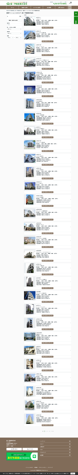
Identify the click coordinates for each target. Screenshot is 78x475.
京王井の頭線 (39, 257)
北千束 (40, 58)
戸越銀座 (43, 133)
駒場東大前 (44, 394)
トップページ (42, 441)
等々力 (43, 187)
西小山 (43, 106)
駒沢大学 (44, 92)
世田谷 (43, 120)
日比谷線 (38, 147)
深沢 (40, 236)
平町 (39, 346)
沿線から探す (25, 7)
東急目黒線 (39, 21)
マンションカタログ (29, 467)
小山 (39, 17)
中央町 (40, 140)
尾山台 (43, 186)
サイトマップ (50, 467)
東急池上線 (39, 133)
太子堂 (41, 72)
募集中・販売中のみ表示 (13, 20)
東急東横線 (39, 35)
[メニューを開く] (70, 7)
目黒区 (38, 31)
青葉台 (40, 250)
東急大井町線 (39, 62)
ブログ (41, 449)
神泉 (43, 257)
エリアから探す (36, 7)
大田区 (38, 58)
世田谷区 (38, 72)
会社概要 (49, 7)
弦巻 (40, 113)
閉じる (73, 473)
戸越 (42, 283)
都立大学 (43, 35)
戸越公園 (44, 284)
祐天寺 (43, 50)
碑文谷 (40, 223)
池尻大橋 (44, 393)
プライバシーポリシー (43, 467)
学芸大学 (43, 49)
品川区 (38, 17)
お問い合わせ (61, 7)
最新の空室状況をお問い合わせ (47, 27)
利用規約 (35, 467)
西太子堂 (44, 77)
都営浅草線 (39, 283)
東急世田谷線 (39, 77)
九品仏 (43, 242)
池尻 (40, 387)
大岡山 (43, 62)
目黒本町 (40, 99)
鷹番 (39, 291)
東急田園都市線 (39, 76)
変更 (20, 16)
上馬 (40, 264)
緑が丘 (43, 65)
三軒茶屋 (44, 76)
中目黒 (42, 147)
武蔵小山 (43, 21)
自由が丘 (43, 36)
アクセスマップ (43, 452)
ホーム (12, 7)
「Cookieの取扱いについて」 (58, 473)
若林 (43, 202)
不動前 (43, 24)
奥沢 (42, 161)
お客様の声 (42, 446)
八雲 (39, 31)
